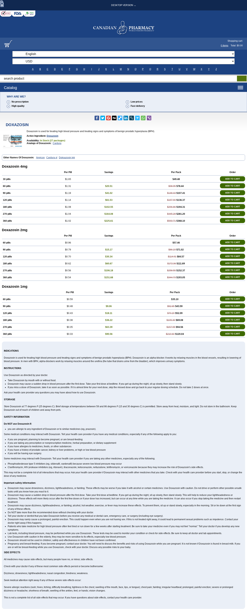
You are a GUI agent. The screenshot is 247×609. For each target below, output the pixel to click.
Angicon (40, 157)
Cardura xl (51, 157)
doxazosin (52, 136)
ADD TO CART (232, 179)
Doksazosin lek (67, 157)
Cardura (57, 143)
